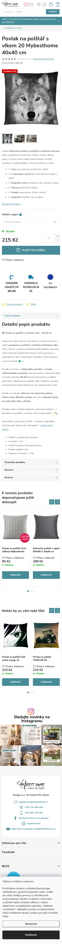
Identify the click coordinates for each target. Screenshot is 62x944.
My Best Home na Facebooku (33, 818)
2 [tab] (31, 591)
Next (57, 501)
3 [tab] (34, 591)
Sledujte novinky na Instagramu (32, 719)
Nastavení (31, 924)
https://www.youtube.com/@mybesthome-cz (33, 828)
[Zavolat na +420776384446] (39, 4)
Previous (51, 501)
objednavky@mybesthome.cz (33, 801)
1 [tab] (28, 591)
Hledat (53, 11)
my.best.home (33, 823)
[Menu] (58, 4)
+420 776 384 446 (33, 807)
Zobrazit (15, 574)
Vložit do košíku (33, 250)
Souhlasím (31, 935)
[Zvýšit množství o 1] (57, 236)
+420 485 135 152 (33, 812)
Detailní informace (11, 204)
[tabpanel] (15, 547)
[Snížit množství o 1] (57, 240)
